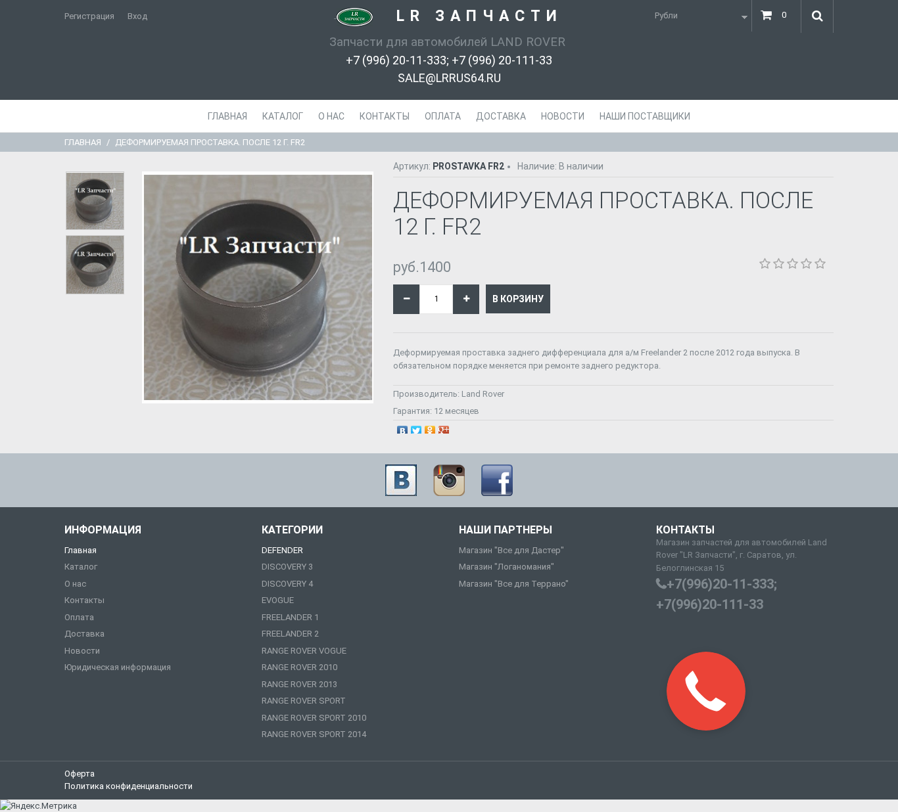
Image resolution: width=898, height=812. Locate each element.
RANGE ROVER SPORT (304, 701)
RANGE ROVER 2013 (299, 684)
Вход (137, 16)
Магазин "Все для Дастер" (511, 550)
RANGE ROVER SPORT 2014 (314, 734)
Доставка (84, 634)
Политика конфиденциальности (128, 786)
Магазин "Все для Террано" (514, 584)
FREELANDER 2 (290, 634)
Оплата (79, 617)
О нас (75, 584)
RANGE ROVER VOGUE (304, 651)
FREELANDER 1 (290, 617)
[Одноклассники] (430, 427)
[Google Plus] (444, 427)
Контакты (84, 600)
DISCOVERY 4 (287, 584)
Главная (82, 142)
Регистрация (89, 16)
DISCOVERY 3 (287, 567)
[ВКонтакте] (403, 427)
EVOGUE (278, 600)
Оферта (79, 773)
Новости (82, 651)
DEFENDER (282, 550)
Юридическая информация (117, 667)
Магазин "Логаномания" (506, 567)
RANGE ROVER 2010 (299, 667)
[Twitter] (416, 427)
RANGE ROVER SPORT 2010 (314, 718)
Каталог (80, 567)
